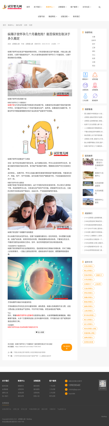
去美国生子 (88, 284)
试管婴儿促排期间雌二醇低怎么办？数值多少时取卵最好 (94, 121)
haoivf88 (72, 393)
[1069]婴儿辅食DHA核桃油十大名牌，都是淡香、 (94, 232)
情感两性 (52, 16)
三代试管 (52, 392)
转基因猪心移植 (89, 333)
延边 (93, 65)
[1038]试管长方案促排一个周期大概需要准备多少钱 (94, 239)
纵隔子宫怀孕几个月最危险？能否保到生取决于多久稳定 (94, 146)
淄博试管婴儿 (88, 337)
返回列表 (67, 347)
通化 (93, 51)
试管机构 (36, 392)
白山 (93, 55)
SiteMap (29, 419)
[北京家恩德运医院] (88, 183)
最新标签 (89, 261)
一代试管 (52, 386)
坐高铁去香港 (88, 342)
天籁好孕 (52, 409)
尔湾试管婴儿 (88, 279)
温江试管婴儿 (88, 324)
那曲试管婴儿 (88, 302)
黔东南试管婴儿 (89, 315)
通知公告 (5, 392)
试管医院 (61, 7)
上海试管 (98, 284)
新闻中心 (49, 7)
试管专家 (41, 16)
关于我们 (37, 7)
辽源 (93, 47)
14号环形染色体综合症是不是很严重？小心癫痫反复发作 (32, 356)
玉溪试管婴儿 (88, 288)
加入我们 (5, 396)
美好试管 (44, 409)
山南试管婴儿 (88, 311)
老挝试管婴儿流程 (90, 328)
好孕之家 (24, 409)
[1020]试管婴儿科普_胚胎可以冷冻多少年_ (94, 243)
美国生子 (99, 275)
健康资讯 (21, 386)
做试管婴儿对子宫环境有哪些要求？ (94, 135)
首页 (28, 7)
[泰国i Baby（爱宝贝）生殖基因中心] (88, 161)
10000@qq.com (75, 389)
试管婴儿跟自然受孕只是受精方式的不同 (94, 117)
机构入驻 (36, 396)
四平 (93, 44)
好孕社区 (86, 7)
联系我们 (76, 16)
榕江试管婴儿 (88, 320)
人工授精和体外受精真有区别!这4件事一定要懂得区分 (94, 128)
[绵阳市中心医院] (88, 201)
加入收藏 (41, 332)
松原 (30, 25)
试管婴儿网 (16, 44)
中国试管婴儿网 (34, 409)
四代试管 (52, 396)
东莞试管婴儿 (88, 266)
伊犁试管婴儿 (88, 293)
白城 (93, 62)
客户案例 (73, 7)
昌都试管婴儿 (88, 306)
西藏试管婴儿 (88, 297)
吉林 (25, 25)
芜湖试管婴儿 (88, 275)
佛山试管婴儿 (88, 270)
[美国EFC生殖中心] (88, 175)
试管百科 (21, 389)
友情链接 (5, 389)
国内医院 (36, 389)
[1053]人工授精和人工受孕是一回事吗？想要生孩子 (94, 236)
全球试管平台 (6, 409)
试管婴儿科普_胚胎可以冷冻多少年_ (94, 139)
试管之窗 (16, 409)
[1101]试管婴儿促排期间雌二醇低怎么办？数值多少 (94, 218)
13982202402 (74, 385)
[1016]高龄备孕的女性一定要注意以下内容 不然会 (94, 246)
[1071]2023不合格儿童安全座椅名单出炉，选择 (94, 228)
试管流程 (64, 16)
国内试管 (19, 25)
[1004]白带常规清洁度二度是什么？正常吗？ (94, 250)
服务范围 (5, 386)
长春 (93, 37)
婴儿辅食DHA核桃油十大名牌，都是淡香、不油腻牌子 (94, 113)
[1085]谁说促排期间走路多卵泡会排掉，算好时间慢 (94, 225)
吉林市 (93, 40)
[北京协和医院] (88, 192)
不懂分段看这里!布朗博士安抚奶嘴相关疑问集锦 (29, 352)
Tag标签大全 (61, 409)
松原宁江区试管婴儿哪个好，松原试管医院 (94, 124)
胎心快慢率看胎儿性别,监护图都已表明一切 (94, 142)
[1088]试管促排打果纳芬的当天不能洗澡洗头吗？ (94, 221)
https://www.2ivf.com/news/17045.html (28, 346)
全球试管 (21, 392)
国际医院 (36, 386)
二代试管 (52, 389)
